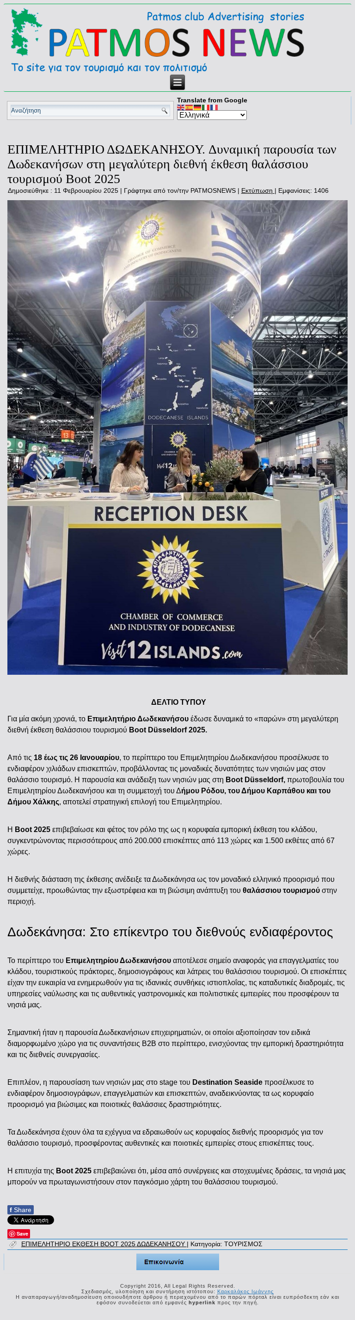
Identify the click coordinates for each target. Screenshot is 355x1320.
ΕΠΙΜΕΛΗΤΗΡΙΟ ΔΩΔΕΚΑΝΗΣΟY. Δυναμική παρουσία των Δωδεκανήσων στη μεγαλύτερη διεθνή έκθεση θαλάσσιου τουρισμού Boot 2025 (172, 164)
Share (20, 1209)
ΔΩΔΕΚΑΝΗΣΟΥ (162, 1244)
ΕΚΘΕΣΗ (86, 1244)
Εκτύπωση (258, 190)
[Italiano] (206, 107)
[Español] (189, 107)
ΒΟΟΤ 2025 (118, 1244)
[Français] (214, 107)
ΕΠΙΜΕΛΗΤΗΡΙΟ (46, 1244)
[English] (181, 107)
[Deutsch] (198, 107)
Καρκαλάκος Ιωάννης (245, 1291)
